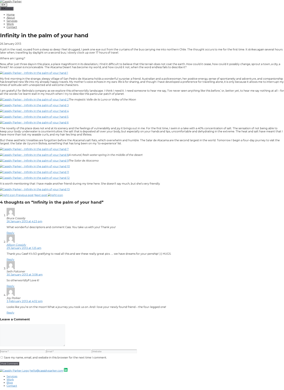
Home (11, 14)
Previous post (24, 195)
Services (12, 20)
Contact (12, 27)
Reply (10, 232)
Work (10, 24)
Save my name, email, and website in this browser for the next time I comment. (55, 357)
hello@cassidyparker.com (46, 370)
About (11, 17)
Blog (10, 382)
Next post (41, 195)
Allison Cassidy (16, 244)
